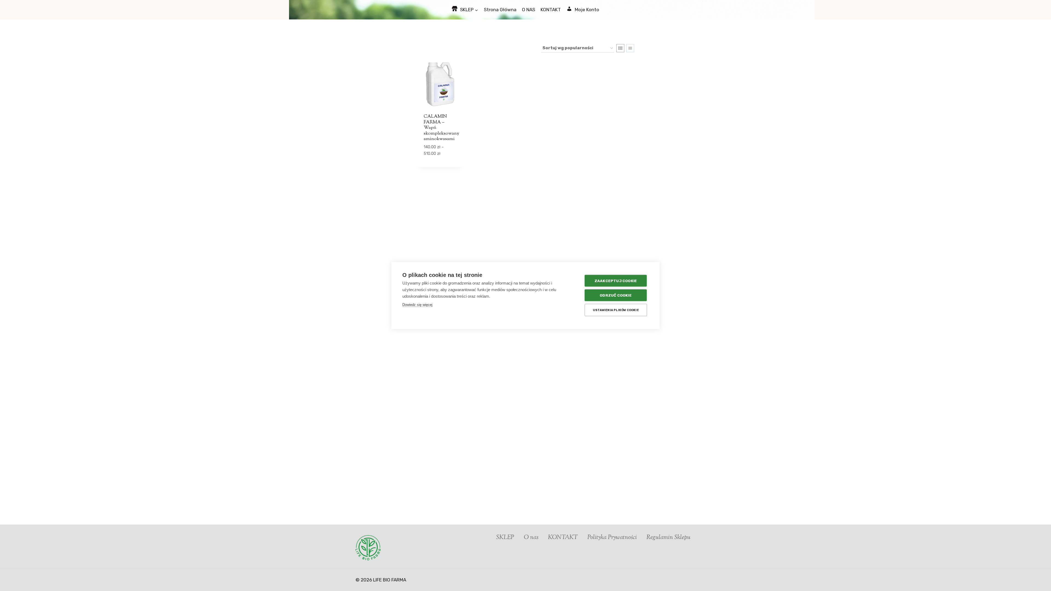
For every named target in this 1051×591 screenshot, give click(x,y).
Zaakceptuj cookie (615, 281)
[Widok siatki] (620, 48)
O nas (531, 537)
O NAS (528, 9)
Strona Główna (500, 9)
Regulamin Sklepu (668, 537)
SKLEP (505, 537)
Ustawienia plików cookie (616, 310)
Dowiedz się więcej (417, 305)
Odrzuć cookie (616, 295)
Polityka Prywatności (612, 537)
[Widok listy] (630, 48)
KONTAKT (551, 9)
